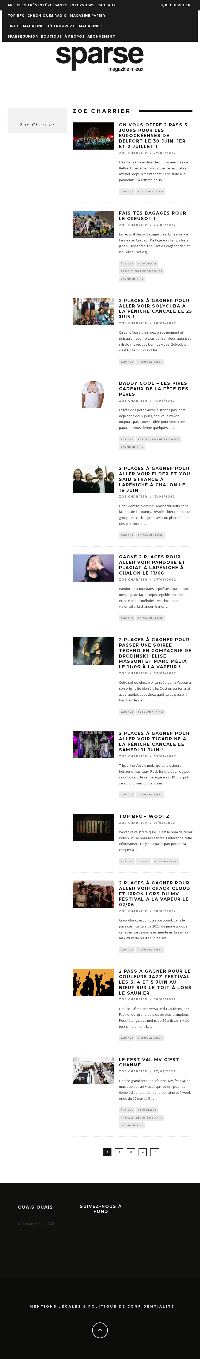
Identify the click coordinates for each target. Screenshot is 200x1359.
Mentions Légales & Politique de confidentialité (102, 1306)
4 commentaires (150, 361)
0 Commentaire (132, 278)
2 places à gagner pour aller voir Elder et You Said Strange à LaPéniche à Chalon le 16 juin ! (154, 479)
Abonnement (101, 36)
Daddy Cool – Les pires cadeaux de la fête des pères (154, 389)
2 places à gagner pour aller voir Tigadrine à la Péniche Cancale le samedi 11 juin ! (154, 741)
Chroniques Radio (47, 15)
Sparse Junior (23, 36)
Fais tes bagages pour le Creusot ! (152, 216)
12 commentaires (151, 711)
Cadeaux (106, 5)
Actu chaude (147, 263)
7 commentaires (150, 794)
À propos (75, 36)
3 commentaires (150, 1037)
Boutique (51, 36)
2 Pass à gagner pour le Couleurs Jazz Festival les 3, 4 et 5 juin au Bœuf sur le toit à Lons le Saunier (155, 982)
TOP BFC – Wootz (144, 816)
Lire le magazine (25, 26)
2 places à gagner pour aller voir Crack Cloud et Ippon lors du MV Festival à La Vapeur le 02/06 (154, 894)
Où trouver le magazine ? (74, 26)
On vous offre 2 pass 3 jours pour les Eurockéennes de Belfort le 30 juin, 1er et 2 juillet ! (153, 135)
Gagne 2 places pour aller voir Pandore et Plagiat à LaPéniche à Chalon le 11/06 (152, 565)
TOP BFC (16, 15)
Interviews (82, 5)
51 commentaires (151, 191)
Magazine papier (87, 15)
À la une (127, 263)
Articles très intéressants (37, 5)
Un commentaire (150, 535)
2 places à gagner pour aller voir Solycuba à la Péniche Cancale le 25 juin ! (155, 308)
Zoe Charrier (133, 153)
